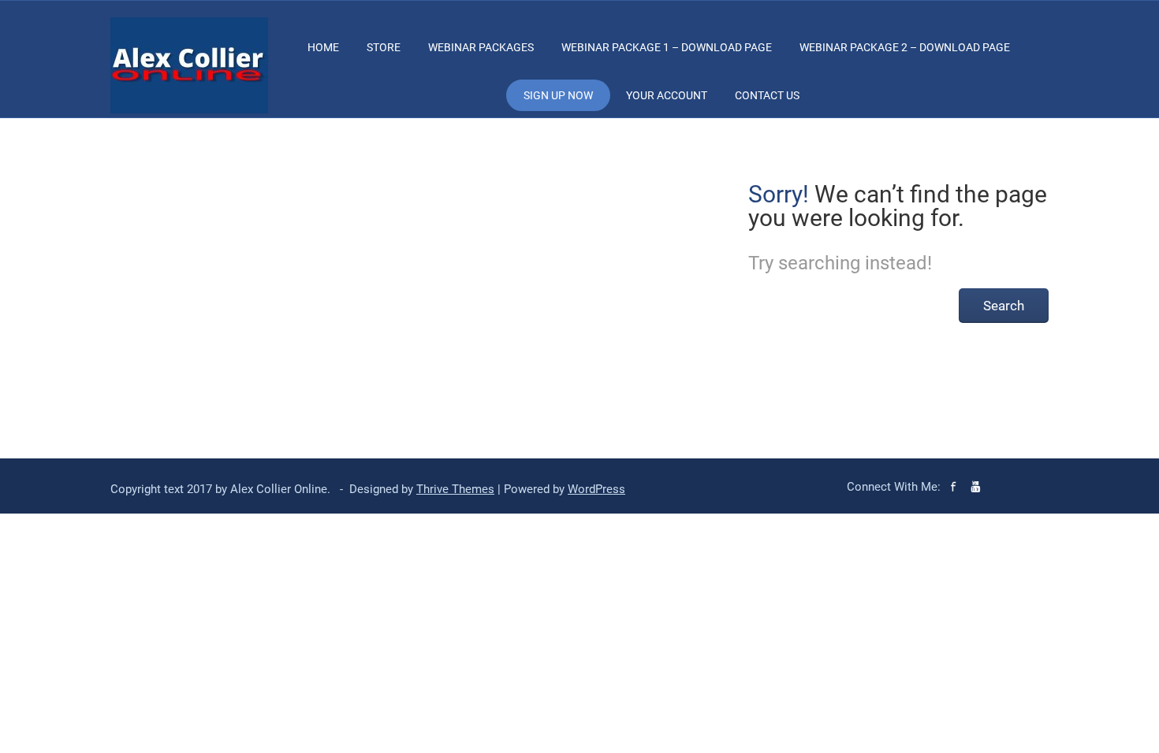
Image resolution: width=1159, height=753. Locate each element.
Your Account (666, 95)
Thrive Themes (455, 489)
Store (384, 47)
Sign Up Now (558, 95)
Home (323, 47)
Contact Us (767, 95)
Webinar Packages (481, 47)
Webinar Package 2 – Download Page (904, 47)
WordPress (596, 489)
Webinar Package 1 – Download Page (666, 47)
